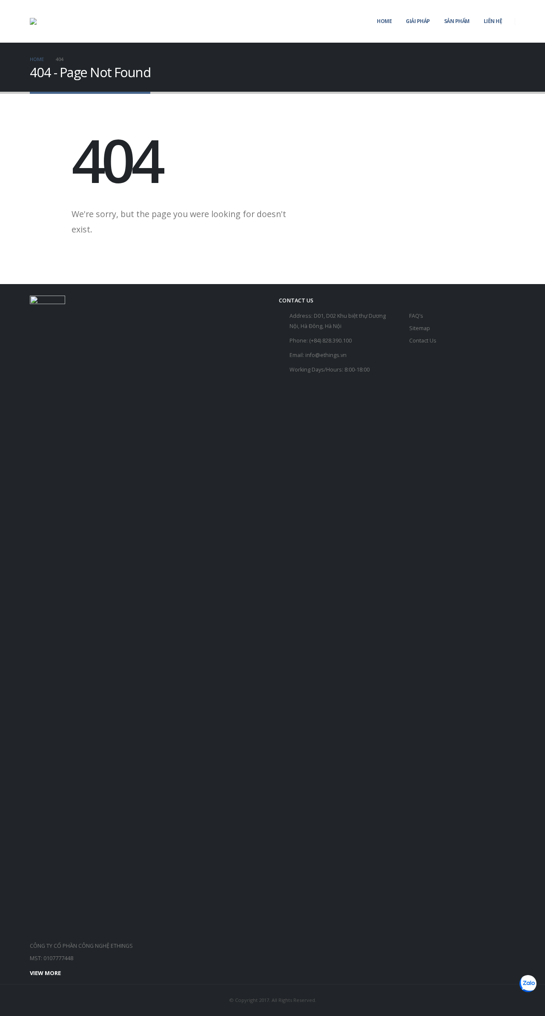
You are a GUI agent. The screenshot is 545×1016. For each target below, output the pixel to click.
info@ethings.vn (326, 355)
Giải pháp (418, 21)
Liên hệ (493, 21)
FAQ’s (416, 315)
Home (384, 21)
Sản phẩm (457, 21)
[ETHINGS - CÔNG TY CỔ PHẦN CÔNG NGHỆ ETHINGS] (46, 21)
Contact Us (422, 340)
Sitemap (419, 328)
